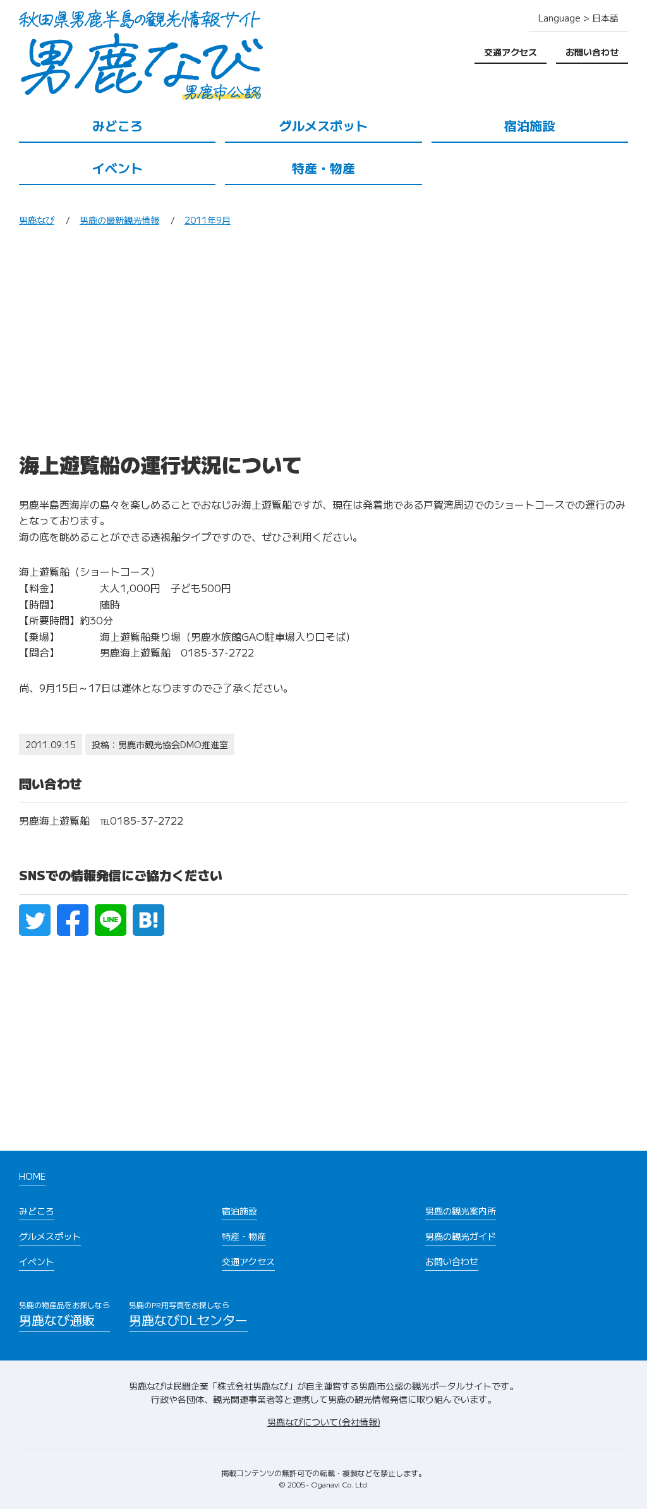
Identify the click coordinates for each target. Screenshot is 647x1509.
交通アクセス (510, 51)
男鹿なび (36, 220)
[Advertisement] (323, 343)
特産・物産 (323, 168)
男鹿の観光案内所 (460, 1210)
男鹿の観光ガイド (460, 1236)
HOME (32, 1176)
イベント (117, 168)
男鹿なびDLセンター (188, 1314)
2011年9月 (207, 220)
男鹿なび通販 (64, 1314)
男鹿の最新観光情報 (119, 220)
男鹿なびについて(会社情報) (323, 1421)
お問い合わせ (592, 51)
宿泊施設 (529, 125)
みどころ (117, 125)
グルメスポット (323, 125)
